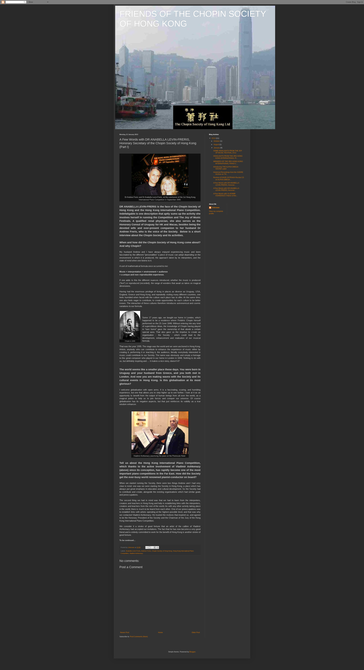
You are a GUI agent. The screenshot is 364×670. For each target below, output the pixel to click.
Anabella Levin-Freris (133, 551)
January (217, 148)
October (217, 141)
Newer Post (124, 632)
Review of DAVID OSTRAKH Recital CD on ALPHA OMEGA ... (228, 178)
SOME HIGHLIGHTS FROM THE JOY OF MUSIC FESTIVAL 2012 (227, 152)
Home (160, 632)
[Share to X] (152, 547)
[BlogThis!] (149, 547)
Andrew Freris (146, 551)
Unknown (215, 208)
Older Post (196, 632)
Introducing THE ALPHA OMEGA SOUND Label (225, 168)
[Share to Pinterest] (157, 547)
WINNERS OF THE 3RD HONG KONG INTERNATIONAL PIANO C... (228, 162)
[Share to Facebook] (154, 547)
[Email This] (146, 547)
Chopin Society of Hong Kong (162, 551)
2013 (214, 138)
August (216, 145)
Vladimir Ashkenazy (136, 553)
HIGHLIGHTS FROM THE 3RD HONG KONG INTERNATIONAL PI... (227, 157)
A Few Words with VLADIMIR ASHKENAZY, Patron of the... (225, 195)
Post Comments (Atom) (139, 637)
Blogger (192, 652)
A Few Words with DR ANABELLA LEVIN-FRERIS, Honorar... (226, 184)
